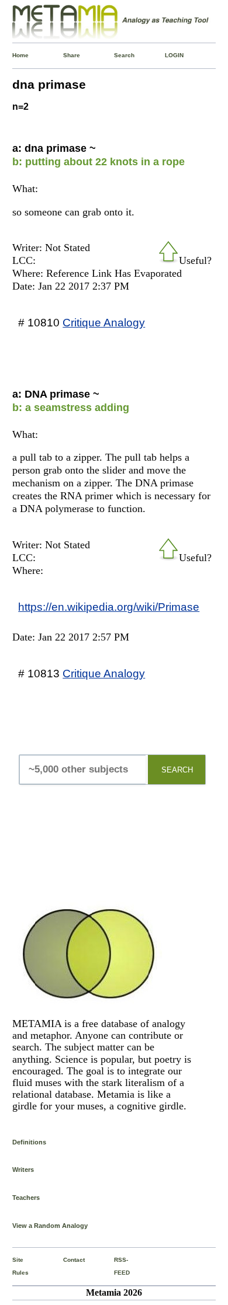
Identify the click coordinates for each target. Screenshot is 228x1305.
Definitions (29, 1142)
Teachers (26, 1197)
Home (15, 55)
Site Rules (15, 1266)
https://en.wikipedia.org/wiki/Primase (108, 606)
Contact (65, 1260)
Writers (23, 1169)
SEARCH (177, 769)
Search (116, 55)
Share (65, 55)
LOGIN (167, 55)
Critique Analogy (104, 322)
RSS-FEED (116, 1266)
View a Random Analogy (50, 1225)
